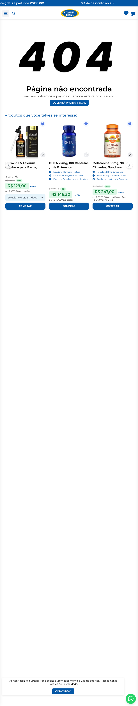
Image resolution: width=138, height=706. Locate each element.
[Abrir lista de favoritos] (126, 13)
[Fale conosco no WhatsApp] (131, 699)
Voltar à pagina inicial (69, 102)
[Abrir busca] (13, 13)
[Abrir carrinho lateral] (133, 13)
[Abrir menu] (5, 13)
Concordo (63, 691)
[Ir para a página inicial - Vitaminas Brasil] (70, 13)
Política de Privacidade (63, 684)
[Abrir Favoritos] (126, 13)
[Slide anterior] (8, 165)
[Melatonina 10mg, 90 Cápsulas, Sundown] (113, 141)
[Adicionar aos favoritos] (42, 124)
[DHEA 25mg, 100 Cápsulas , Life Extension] (69, 141)
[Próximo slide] (129, 165)
